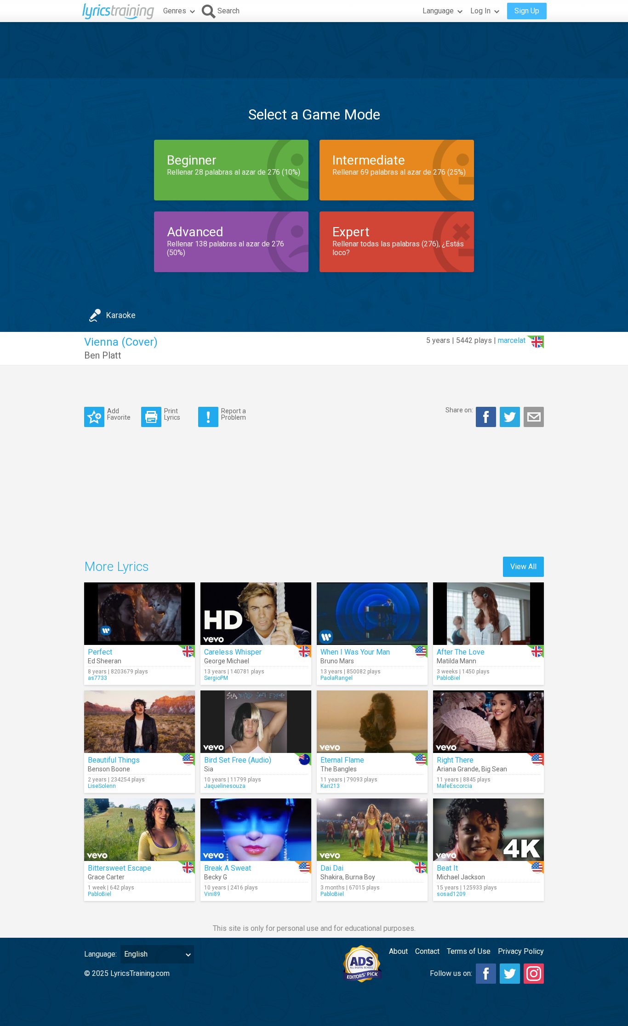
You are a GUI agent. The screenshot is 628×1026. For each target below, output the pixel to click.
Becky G (215, 877)
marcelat (511, 340)
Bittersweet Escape (119, 868)
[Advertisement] (314, 50)
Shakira (331, 877)
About (398, 951)
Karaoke (121, 315)
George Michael (226, 661)
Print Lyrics (172, 414)
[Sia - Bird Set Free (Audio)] (255, 721)
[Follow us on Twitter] (510, 973)
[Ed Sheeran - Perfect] (139, 613)
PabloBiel (448, 678)
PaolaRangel (336, 678)
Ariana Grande (458, 769)
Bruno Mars (337, 661)
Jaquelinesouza (224, 786)
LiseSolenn (102, 786)
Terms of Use (469, 951)
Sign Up (526, 10)
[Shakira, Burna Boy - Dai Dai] (372, 829)
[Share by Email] (534, 417)
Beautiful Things (114, 760)
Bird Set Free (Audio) (237, 760)
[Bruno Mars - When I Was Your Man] (372, 613)
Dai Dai (331, 868)
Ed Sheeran (104, 661)
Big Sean (494, 769)
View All (523, 566)
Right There (455, 760)
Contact (427, 951)
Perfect (100, 652)
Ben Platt (102, 355)
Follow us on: (451, 973)
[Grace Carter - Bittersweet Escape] (139, 829)
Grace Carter (106, 877)
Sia (208, 769)
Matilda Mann (456, 661)
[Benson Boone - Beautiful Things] (139, 721)
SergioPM (216, 678)
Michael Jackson (461, 877)
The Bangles (338, 769)
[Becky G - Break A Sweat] (255, 829)
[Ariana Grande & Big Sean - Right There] (488, 721)
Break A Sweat (227, 868)
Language (438, 10)
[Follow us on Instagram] (534, 973)
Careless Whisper (233, 652)
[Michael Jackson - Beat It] (488, 829)
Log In (480, 10)
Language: (100, 954)
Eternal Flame (342, 760)
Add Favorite (119, 414)
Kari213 (330, 786)
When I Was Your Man (355, 652)
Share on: (459, 410)
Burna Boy (360, 877)
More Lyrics (116, 566)
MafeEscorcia (454, 786)
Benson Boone (109, 769)
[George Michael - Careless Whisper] (255, 613)
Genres (174, 10)
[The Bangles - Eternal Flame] (372, 721)
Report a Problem (233, 414)
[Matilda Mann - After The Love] (488, 613)
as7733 (97, 678)
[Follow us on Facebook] (486, 973)
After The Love (461, 652)
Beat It (447, 868)
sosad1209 (451, 894)
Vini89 (212, 894)
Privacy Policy (521, 951)
